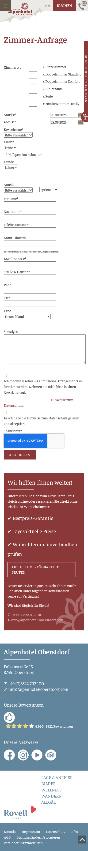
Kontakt (10, 831)
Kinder (9, 141)
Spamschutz (13, 431)
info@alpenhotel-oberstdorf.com (37, 619)
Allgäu (49, 802)
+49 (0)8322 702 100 (26, 614)
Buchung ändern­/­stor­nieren (38, 837)
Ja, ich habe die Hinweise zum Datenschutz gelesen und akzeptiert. (41, 421)
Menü (5, 5)
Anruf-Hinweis (15, 237)
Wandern (51, 795)
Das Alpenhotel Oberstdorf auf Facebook (9, 755)
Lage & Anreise (56, 777)
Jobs (74, 831)
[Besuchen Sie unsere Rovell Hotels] (20, 812)
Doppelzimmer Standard (63, 74)
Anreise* (10, 114)
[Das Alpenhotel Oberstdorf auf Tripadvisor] (50, 755)
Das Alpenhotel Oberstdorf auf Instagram (23, 755)
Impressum (31, 831)
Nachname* (13, 211)
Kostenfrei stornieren (86, 79)
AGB (7, 837)
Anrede (9, 184)
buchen (64, 5)
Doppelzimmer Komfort (62, 81)
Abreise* (10, 122)
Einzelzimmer (55, 66)
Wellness (51, 789)
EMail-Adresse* (15, 258)
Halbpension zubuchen (25, 154)
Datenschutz (55, 831)
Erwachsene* (13, 129)
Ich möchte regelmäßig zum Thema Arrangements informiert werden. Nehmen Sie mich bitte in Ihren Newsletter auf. (43, 387)
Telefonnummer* (16, 224)
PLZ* (7, 284)
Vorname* (11, 198)
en (47, 5)
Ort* (7, 297)
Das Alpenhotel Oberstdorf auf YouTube (36, 755)
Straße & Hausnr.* (17, 271)
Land (7, 311)
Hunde (9, 161)
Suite (49, 96)
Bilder (48, 783)
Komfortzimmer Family (62, 103)
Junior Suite (54, 89)
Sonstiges (11, 331)
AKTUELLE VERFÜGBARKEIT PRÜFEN (35, 569)
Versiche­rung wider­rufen (23, 842)
